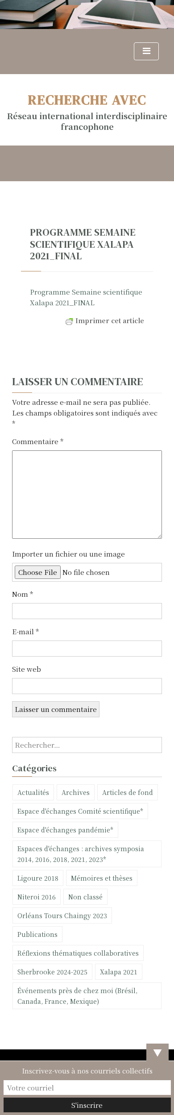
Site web (26, 669)
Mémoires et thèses (102, 878)
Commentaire (37, 441)
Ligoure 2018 (37, 878)
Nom (22, 594)
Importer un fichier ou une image (68, 553)
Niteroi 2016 (36, 896)
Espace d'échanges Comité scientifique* (80, 811)
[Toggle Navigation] (146, 51)
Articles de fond (127, 792)
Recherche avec (87, 100)
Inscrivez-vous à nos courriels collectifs (87, 1070)
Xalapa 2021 (118, 971)
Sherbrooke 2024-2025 (52, 971)
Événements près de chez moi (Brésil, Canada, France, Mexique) (77, 996)
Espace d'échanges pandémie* (65, 829)
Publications (37, 934)
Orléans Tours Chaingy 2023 (62, 915)
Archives (76, 792)
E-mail (25, 631)
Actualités (33, 792)
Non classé (85, 896)
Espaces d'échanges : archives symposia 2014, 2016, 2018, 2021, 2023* (80, 854)
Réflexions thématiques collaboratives (78, 953)
